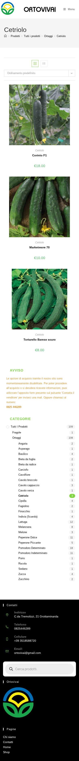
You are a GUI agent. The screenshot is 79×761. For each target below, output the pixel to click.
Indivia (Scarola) (27, 516)
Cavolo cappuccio (28, 485)
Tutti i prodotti (19, 426)
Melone (22, 532)
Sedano (22, 568)
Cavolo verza (26, 490)
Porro (21, 558)
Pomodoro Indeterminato (32, 553)
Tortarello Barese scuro (39, 339)
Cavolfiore (24, 474)
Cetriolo (61, 36)
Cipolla (22, 500)
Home (7, 747)
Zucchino (23, 579)
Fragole (16, 432)
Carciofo (23, 469)
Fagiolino (23, 506)
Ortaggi (16, 437)
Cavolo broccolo (27, 480)
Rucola (22, 563)
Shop (6, 752)
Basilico (23, 453)
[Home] (5, 36)
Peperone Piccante (29, 542)
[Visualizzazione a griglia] (35, 63)
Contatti (8, 742)
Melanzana (24, 526)
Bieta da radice (27, 464)
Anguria (22, 443)
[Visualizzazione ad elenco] (44, 63)
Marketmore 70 (39, 247)
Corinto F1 (39, 155)
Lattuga (22, 521)
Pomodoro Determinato (31, 547)
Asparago (24, 448)
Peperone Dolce (27, 537)
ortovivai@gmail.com (27, 652)
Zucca (22, 574)
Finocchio (24, 511)
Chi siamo (9, 737)
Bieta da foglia (26, 459)
